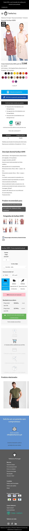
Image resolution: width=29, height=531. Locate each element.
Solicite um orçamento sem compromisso (15, 316)
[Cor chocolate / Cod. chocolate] (11, 77)
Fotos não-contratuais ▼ (14, 130)
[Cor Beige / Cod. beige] (9, 77)
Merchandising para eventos (12, 204)
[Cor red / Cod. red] (26, 73)
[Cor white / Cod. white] (3, 73)
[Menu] (2, 13)
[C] (8, 523)
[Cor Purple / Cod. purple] (16, 81)
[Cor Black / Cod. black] (6, 73)
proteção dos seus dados (14, 445)
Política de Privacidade (12, 483)
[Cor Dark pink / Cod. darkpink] (26, 77)
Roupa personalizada (17, 17)
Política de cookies (11, 485)
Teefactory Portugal (6, 17)
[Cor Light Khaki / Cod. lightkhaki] (23, 77)
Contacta (4, 7)
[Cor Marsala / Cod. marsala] (6, 77)
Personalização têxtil (12, 466)
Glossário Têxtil (10, 475)
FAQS (8, 488)
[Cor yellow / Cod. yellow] (14, 73)
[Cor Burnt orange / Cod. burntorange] (20, 73)
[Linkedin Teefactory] (16, 523)
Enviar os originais (11, 469)
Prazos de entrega (11, 471)
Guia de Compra (11, 464)
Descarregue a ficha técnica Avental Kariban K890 (14, 239)
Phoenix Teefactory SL (17, 527)
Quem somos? (10, 507)
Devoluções (10, 473)
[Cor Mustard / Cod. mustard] (17, 73)
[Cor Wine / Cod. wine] (3, 77)
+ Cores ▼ (14, 85)
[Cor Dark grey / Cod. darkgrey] (9, 73)
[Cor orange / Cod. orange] (23, 73)
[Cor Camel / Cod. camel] (20, 77)
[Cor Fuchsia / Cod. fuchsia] (13, 81)
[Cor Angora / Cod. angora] (14, 77)
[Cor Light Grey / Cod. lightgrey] (11, 73)
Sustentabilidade (11, 510)
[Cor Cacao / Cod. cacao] (17, 77)
